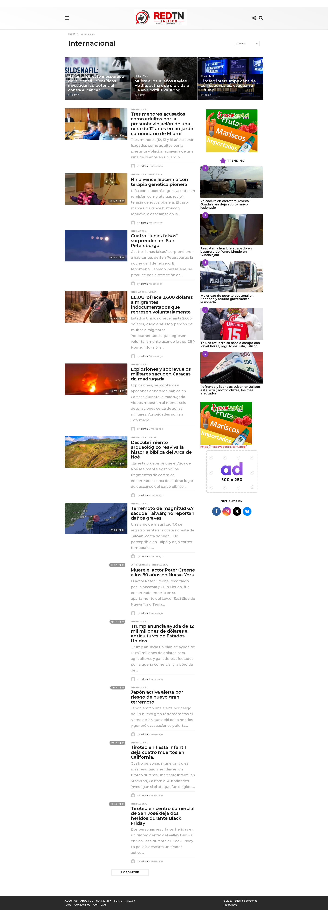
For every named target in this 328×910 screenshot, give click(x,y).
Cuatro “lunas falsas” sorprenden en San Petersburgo (154, 240)
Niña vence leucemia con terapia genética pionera (159, 182)
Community (103, 900)
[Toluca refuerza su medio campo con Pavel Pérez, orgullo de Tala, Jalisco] (231, 324)
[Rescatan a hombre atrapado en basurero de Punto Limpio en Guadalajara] (231, 229)
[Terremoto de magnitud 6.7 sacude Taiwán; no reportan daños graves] (96, 518)
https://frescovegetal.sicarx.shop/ (223, 446)
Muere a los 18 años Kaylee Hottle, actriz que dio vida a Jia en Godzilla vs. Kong (161, 85)
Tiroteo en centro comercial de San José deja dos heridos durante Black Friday (162, 816)
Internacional (139, 109)
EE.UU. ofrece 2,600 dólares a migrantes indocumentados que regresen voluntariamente (162, 304)
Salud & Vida (155, 174)
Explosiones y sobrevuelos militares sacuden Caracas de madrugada (161, 374)
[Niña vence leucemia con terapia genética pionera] (96, 189)
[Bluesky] (247, 511)
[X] (237, 511)
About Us (86, 900)
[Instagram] (226, 511)
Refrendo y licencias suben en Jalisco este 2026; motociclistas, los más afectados (230, 390)
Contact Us (82, 904)
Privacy (130, 900)
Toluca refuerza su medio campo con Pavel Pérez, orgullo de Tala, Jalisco (230, 344)
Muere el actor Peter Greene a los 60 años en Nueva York (163, 572)
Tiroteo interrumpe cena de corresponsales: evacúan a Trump (228, 85)
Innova (152, 437)
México (152, 292)
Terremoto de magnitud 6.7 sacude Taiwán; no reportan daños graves (162, 513)
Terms (118, 900)
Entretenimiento (140, 565)
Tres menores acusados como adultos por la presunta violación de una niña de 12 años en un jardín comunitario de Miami (163, 123)
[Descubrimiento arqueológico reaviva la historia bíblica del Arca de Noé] (96, 452)
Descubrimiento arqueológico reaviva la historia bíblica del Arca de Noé (161, 450)
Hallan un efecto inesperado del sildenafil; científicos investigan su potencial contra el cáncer (96, 83)
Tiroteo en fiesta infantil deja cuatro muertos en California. (158, 752)
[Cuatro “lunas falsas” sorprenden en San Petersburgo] (96, 245)
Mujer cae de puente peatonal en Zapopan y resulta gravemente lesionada (227, 299)
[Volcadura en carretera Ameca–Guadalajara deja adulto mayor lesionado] (231, 182)
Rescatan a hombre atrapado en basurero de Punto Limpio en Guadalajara (226, 252)
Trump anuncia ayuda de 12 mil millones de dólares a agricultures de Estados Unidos (162, 633)
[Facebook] (216, 511)
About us (71, 900)
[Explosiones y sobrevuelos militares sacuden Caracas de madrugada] (96, 379)
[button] (67, 18)
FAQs (68, 904)
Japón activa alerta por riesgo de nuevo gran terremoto (157, 697)
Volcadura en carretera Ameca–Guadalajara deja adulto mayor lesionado (225, 204)
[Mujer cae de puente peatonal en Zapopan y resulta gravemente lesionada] (231, 276)
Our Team (99, 904)
